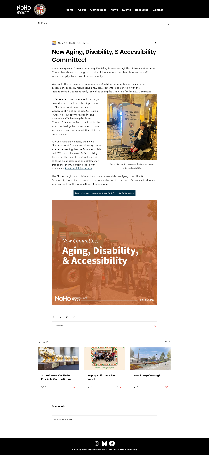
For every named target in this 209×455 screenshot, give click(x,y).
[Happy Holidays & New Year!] (104, 358)
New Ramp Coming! (147, 375)
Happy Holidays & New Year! (102, 377)
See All (168, 341)
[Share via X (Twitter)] (60, 317)
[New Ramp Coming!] (150, 358)
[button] (142, 9)
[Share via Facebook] (53, 317)
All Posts (42, 23)
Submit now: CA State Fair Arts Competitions (56, 377)
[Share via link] (74, 317)
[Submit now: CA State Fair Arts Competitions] (58, 358)
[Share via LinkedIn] (67, 317)
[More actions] (155, 43)
